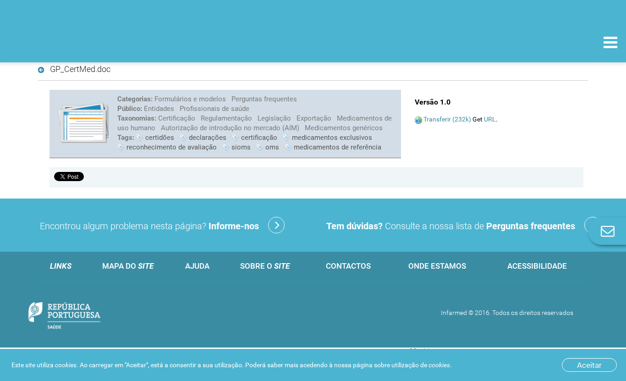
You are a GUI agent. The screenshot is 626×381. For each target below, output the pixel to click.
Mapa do (128, 266)
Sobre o (265, 266)
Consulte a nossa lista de (450, 226)
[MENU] (610, 43)
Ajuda (197, 266)
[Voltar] (43, 70)
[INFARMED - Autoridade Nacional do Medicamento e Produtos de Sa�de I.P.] (70, 42)
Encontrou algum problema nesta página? (149, 226)
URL (490, 119)
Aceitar (589, 365)
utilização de (420, 365)
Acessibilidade (537, 266)
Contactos (348, 266)
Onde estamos (437, 266)
